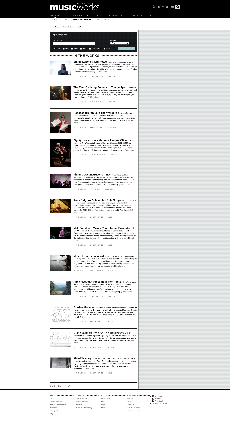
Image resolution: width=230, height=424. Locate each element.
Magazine (55, 15)
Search (177, 7)
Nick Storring (96, 217)
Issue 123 (111, 217)
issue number (96, 49)
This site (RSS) (167, 7)
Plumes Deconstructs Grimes (92, 174)
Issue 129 (112, 127)
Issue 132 (111, 102)
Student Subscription (133, 408)
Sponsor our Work (82, 398)
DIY (97, 20)
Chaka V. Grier (96, 102)
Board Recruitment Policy (84, 408)
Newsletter (172, 7)
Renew (129, 401)
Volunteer (79, 404)
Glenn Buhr (80, 332)
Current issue (60, 20)
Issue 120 (111, 76)
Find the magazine (56, 401)
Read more (102, 71)
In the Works (79, 76)
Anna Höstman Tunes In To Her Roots (97, 281)
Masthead (53, 408)
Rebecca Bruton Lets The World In (95, 112)
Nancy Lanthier (97, 270)
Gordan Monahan (84, 307)
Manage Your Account (134, 411)
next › (61, 386)
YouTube (154, 7)
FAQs (52, 414)
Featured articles (82, 20)
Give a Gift (130, 404)
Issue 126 (108, 189)
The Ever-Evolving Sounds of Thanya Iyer (100, 87)
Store (103, 408)
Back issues (110, 20)
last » (71, 386)
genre (84, 49)
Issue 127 (114, 155)
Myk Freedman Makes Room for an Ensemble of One (103, 229)
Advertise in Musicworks (58, 404)
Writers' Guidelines (82, 401)
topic (108, 49)
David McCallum (97, 322)
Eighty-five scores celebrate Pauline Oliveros (102, 140)
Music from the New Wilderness (93, 256)
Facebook (163, 7)
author (76, 49)
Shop (99, 15)
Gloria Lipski (96, 347)
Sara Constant (97, 127)
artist (67, 49)
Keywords (57, 40)
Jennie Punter (96, 76)
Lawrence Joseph (98, 155)
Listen (134, 15)
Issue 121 (111, 245)
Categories (57, 49)
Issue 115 (110, 347)
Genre (113, 40)
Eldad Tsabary (82, 358)
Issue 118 (112, 270)
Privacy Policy (54, 411)
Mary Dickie (95, 189)
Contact (52, 398)
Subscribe (78, 15)
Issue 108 (111, 373)
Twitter (159, 7)
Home (52, 27)
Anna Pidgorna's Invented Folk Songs (97, 200)
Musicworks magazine (74, 7)
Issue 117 (111, 296)
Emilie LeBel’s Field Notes (90, 61)
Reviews (113, 15)
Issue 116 (112, 322)
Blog (153, 15)
